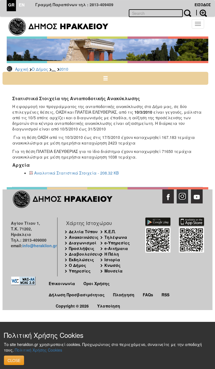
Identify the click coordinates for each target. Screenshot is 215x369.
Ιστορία (112, 259)
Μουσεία (113, 271)
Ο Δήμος (40, 69)
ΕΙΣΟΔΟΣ (203, 4)
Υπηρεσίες (80, 271)
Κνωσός (112, 265)
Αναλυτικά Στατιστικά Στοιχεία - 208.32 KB (76, 173)
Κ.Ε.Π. (110, 231)
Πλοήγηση (123, 294)
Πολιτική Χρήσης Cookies (38, 350)
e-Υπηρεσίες (117, 243)
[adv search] (201, 12)
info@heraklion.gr (39, 245)
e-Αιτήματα (116, 248)
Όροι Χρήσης (96, 283)
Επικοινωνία (62, 283)
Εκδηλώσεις (81, 259)
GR (11, 5)
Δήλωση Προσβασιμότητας (77, 294)
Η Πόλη (111, 254)
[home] (62, 26)
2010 (63, 69)
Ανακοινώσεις (84, 237)
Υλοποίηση (108, 306)
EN (22, 5)
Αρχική (21, 69)
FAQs (148, 294)
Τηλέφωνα (115, 237)
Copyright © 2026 (72, 306)
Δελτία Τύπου (83, 231)
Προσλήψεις (81, 248)
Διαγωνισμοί (82, 243)
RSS (165, 294)
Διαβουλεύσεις (85, 254)
